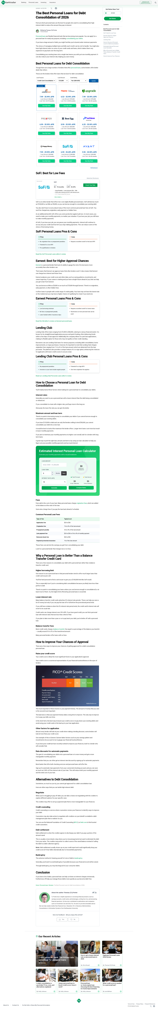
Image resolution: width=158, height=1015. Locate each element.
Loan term (45, 469)
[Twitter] (93, 892)
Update (94, 81)
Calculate (54, 488)
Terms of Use (131, 1004)
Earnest (38, 265)
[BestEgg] (67, 118)
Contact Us (15, 1005)
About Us (6, 1005)
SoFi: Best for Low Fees (109, 33)
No (74, 919)
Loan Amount (46, 461)
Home (37, 885)
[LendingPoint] (46, 91)
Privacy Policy (139, 1004)
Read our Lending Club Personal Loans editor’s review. (54, 376)
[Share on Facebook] (56, 8)
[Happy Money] (46, 146)
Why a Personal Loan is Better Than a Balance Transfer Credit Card (111, 52)
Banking (23, 2)
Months (58, 473)
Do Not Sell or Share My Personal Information (36, 1005)
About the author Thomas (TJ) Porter (64, 892)
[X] (151, 1006)
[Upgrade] (89, 91)
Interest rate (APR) (48, 478)
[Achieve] (89, 119)
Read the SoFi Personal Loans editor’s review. (51, 254)
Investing (43, 2)
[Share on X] (51, 8)
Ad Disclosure (94, 167)
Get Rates (112, 18)
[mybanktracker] (8, 2)
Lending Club (106, 39)
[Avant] (89, 146)
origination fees (81, 503)
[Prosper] (46, 118)
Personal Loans (33, 2)
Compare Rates (81, 487)
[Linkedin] (96, 892)
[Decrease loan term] (52, 474)
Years (64, 473)
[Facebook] (154, 1006)
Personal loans (41, 36)
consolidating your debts (74, 38)
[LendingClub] (67, 91)
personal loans (76, 68)
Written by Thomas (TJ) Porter (48, 30)
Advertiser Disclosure (93, 178)
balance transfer (59, 629)
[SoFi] (68, 146)
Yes (63, 919)
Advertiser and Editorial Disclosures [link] (145, 2)
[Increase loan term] (52, 472)
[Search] (155, 2)
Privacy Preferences (150, 1004)
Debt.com (83, 822)
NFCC (76, 822)
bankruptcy (78, 858)
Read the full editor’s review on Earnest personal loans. (54, 321)
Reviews (51, 885)
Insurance (52, 2)
